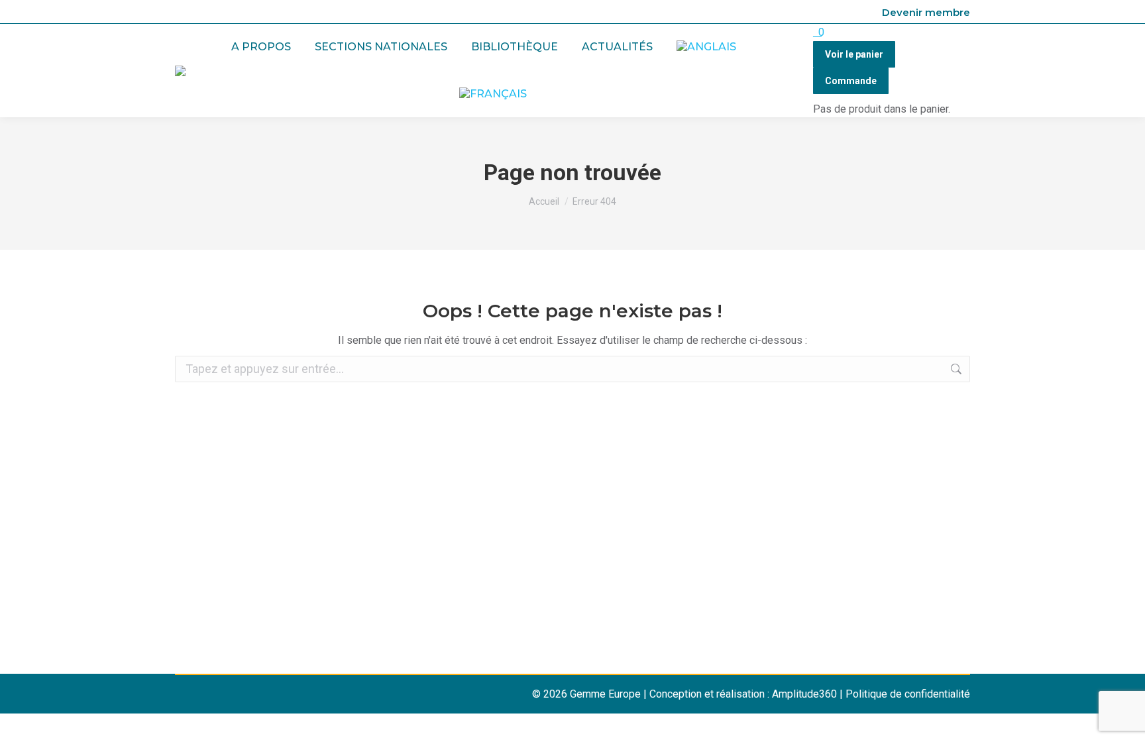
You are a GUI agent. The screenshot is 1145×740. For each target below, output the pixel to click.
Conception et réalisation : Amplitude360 (743, 694)
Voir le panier (854, 54)
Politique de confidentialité (907, 694)
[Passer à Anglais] (706, 47)
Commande (851, 81)
